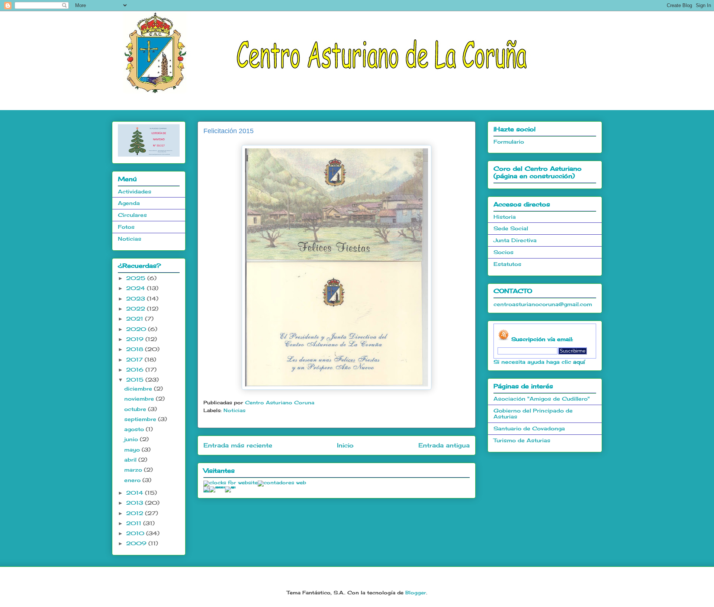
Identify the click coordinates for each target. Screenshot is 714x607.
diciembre (139, 388)
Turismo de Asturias (521, 440)
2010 (136, 533)
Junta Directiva (515, 240)
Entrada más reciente (237, 445)
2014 (135, 492)
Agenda (129, 203)
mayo (133, 449)
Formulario (508, 141)
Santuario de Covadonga (529, 428)
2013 (135, 503)
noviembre (140, 398)
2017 (135, 359)
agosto (135, 429)
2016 (135, 369)
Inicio (345, 445)
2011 (134, 523)
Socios (503, 252)
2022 (136, 308)
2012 (135, 513)
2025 (136, 278)
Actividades (134, 191)
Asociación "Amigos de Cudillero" (541, 398)
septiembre (141, 419)
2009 (137, 543)
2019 (135, 339)
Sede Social (510, 228)
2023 (136, 298)
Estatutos (507, 264)
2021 (135, 318)
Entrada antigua (444, 445)
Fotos (126, 227)
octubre (136, 409)
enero (133, 480)
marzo (134, 469)
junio (132, 439)
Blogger (415, 592)
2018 (135, 349)
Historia (504, 216)
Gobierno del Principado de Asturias (533, 413)
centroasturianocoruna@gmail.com (542, 304)
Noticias (234, 410)
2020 (137, 329)
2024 (136, 288)
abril (131, 459)
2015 (135, 379)
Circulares (132, 215)
